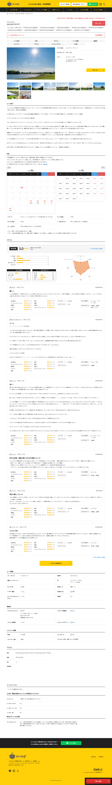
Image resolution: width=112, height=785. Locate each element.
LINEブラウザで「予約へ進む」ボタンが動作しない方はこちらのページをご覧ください (81, 18)
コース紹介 (17, 41)
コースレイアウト (56, 44)
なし (17, 662)
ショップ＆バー (28, 9)
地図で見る (95, 70)
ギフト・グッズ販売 (42, 9)
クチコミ (56, 41)
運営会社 (93, 756)
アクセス (36, 44)
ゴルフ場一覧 (13, 9)
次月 (103, 167)
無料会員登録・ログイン (79, 4)
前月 (9, 167)
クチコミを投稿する (56, 563)
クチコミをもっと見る (97, 248)
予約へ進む (98, 23)
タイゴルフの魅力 (98, 9)
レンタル (70, 9)
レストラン (17, 44)
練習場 (95, 41)
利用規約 (101, 756)
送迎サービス (55, 9)
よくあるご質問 (84, 9)
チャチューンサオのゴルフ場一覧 (16, 13)
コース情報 (76, 41)
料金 (36, 41)
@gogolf (45, 164)
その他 (75, 44)
